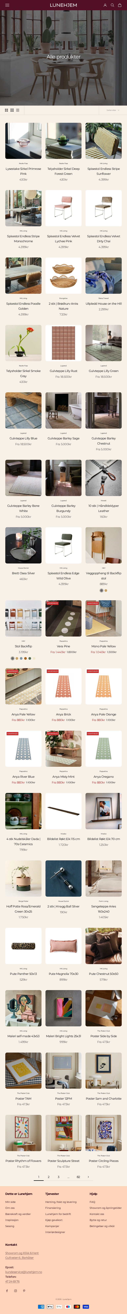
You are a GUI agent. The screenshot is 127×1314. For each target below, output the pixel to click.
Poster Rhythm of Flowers (23, 1161)
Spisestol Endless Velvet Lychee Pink (63, 238)
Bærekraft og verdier (18, 1214)
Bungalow (63, 298)
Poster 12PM (63, 1098)
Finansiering (53, 1207)
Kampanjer (52, 1226)
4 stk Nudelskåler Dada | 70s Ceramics (23, 841)
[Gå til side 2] (88, 1177)
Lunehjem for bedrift (58, 1214)
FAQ (92, 1201)
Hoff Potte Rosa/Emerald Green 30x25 (23, 909)
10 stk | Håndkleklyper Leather (103, 508)
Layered (63, 366)
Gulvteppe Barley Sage (63, 438)
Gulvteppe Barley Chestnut (104, 441)
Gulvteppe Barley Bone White (23, 508)
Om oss (10, 1207)
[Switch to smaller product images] (12, 110)
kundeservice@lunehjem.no (23, 1272)
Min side (10, 1201)
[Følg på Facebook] (7, 1290)
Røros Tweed (104, 298)
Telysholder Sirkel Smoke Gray (23, 373)
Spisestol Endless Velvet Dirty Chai (103, 238)
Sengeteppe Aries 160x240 (103, 909)
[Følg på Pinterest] (24, 1290)
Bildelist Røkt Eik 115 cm (63, 839)
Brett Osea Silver (23, 573)
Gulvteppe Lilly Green (104, 371)
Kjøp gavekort (54, 1220)
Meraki (103, 501)
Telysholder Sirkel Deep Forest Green (63, 171)
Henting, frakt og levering (61, 1201)
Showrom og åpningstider (106, 1207)
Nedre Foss (23, 163)
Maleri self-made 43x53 (23, 1036)
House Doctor (23, 568)
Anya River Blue (23, 777)
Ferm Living (103, 901)
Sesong (9, 1226)
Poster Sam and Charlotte (104, 1098)
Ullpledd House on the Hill (104, 304)
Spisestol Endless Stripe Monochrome (23, 238)
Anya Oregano (104, 777)
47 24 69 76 (12, 1281)
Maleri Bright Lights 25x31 (63, 1036)
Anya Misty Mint (63, 777)
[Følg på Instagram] (15, 1290)
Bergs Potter (23, 901)
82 (78, 1177)
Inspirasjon (12, 1220)
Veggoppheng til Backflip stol (103, 575)
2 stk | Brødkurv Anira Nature (63, 306)
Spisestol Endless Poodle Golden (23, 306)
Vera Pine (63, 646)
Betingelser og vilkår (102, 1226)
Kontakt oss (97, 1214)
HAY (103, 568)
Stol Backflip (23, 646)
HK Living (103, 163)
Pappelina (63, 641)
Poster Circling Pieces (104, 1161)
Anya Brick (63, 714)
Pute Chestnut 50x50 (103, 974)
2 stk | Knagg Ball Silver (63, 906)
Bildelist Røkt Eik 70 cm (103, 839)
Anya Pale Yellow (23, 714)
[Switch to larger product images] (6, 110)
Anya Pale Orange (103, 714)
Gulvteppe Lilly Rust (63, 371)
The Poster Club (103, 1031)
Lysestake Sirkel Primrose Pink (23, 171)
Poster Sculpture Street (63, 1161)
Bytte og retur (98, 1220)
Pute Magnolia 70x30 (63, 974)
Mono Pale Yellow (103, 646)
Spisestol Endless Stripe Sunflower (103, 171)
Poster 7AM (23, 1098)
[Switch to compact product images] (17, 110)
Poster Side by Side (103, 1036)
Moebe (63, 834)
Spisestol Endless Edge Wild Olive (63, 575)
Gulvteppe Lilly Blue (23, 438)
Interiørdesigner (55, 1232)
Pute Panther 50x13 (23, 974)
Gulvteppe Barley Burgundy (63, 508)
